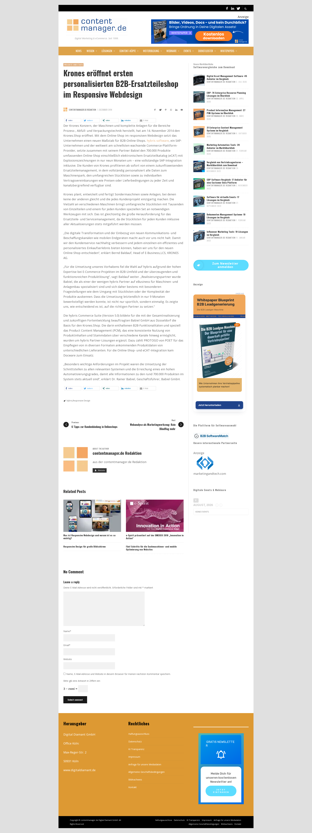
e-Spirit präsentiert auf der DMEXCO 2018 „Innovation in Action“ (155, 536)
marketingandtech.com (209, 474)
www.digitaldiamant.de (79, 770)
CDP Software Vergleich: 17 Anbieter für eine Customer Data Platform (227, 181)
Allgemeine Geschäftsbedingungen (146, 771)
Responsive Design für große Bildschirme (84, 546)
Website (67, 659)
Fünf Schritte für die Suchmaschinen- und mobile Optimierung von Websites (151, 548)
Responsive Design (81, 400)
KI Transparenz (136, 749)
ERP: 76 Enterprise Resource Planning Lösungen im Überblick (226, 94)
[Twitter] (238, 8)
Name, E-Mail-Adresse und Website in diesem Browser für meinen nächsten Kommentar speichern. (118, 674)
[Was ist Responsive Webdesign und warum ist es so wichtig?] (87, 516)
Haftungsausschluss (138, 733)
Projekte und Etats (73, 64)
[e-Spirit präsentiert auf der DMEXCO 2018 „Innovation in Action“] (149, 516)
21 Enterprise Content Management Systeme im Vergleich (225, 129)
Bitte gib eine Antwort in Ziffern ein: (81, 681)
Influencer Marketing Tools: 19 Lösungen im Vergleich (227, 233)
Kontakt (132, 787)
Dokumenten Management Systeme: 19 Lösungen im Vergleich (226, 216)
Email (66, 645)
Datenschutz (135, 741)
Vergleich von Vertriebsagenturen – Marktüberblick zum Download (225, 163)
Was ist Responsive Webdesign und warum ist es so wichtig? (89, 536)
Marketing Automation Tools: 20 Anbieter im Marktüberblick (223, 146)
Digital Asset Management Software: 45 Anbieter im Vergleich (227, 77)
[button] (72, 120)
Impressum (134, 756)
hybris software (158, 141)
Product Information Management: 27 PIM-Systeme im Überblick (226, 111)
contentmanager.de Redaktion (82, 109)
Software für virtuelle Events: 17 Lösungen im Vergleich (223, 198)
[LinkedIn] (232, 8)
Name (67, 631)
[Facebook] (227, 8)
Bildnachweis (135, 779)
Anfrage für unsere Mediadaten (144, 764)
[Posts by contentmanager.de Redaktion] (65, 109)
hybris (69, 400)
